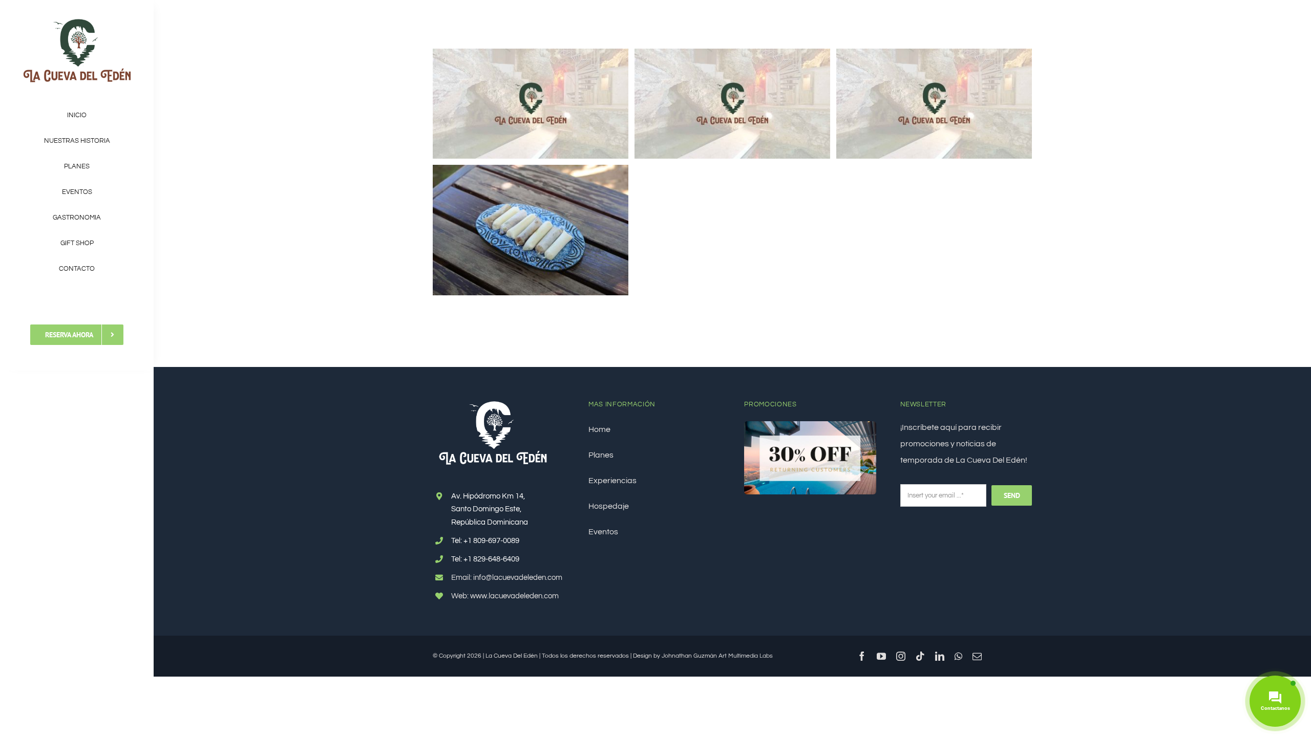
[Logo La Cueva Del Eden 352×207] (77, 19)
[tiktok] (920, 656)
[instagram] (900, 656)
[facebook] (861, 656)
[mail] (977, 656)
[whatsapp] (958, 656)
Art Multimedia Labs (745, 656)
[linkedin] (939, 656)
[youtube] (881, 656)
